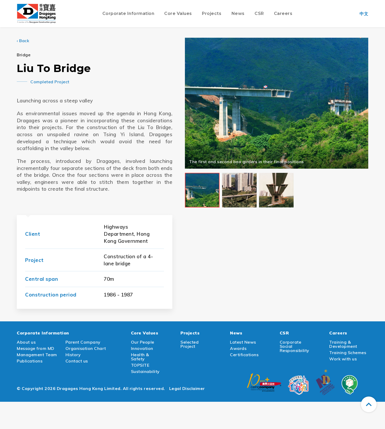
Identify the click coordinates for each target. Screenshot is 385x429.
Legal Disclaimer (187, 388)
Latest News (243, 342)
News (236, 333)
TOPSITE (140, 365)
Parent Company (83, 342)
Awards (238, 348)
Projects (190, 333)
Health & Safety (140, 356)
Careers (338, 333)
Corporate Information (43, 333)
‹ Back (23, 40)
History (73, 354)
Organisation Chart (85, 348)
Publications (29, 361)
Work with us (343, 358)
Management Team (37, 354)
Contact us (76, 361)
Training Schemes (347, 352)
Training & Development (343, 344)
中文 (364, 13)
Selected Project (189, 344)
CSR (284, 333)
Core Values (144, 333)
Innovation (142, 348)
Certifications (244, 354)
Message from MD (35, 348)
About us (26, 342)
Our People (142, 342)
